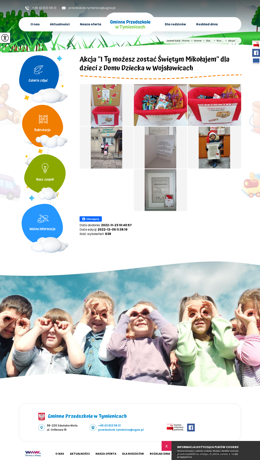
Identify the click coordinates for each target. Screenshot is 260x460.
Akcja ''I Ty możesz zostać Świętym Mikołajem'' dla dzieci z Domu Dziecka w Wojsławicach (155, 64)
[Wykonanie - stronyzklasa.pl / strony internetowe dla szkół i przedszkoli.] (33, 454)
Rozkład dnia (207, 24)
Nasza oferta (90, 24)
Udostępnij (92, 219)
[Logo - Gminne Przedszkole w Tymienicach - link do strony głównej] (130, 25)
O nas (35, 24)
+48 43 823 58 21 (44, 8)
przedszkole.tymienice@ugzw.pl (92, 8)
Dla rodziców (175, 24)
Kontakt (37, 38)
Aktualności (60, 24)
